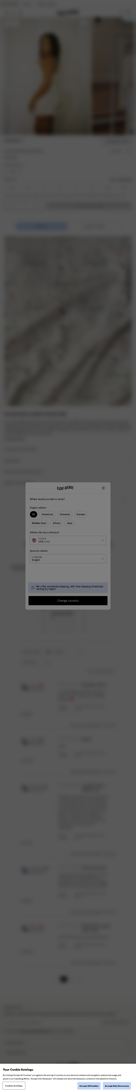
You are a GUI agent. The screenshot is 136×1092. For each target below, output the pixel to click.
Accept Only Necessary (117, 1085)
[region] (68, 1078)
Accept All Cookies (89, 1085)
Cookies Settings (13, 1085)
